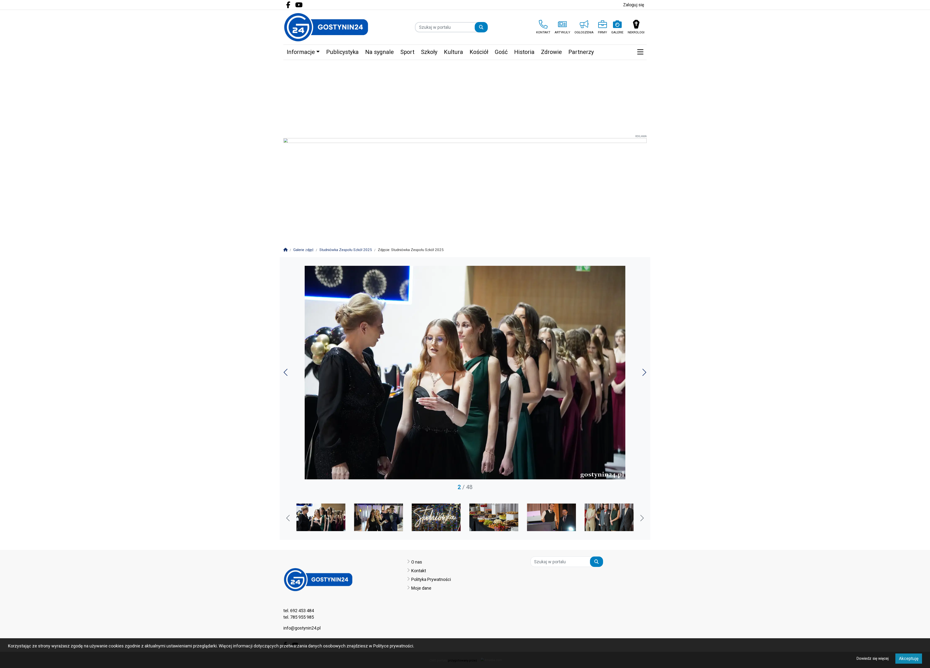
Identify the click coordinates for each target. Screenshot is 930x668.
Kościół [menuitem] (479, 52)
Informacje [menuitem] (301, 52)
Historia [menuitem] (524, 52)
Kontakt (418, 570)
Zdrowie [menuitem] (551, 52)
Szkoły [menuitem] (429, 52)
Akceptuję (909, 658)
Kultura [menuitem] (453, 52)
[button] (640, 52)
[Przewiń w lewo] (288, 518)
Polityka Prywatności (431, 579)
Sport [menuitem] (407, 52)
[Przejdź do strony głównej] (326, 27)
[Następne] (644, 374)
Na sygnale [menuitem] (379, 52)
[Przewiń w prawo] (641, 518)
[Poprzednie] (286, 374)
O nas (416, 561)
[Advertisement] (465, 96)
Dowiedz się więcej (872, 658)
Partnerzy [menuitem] (581, 52)
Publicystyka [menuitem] (342, 52)
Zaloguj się (633, 4)
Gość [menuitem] (501, 52)
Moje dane (421, 588)
